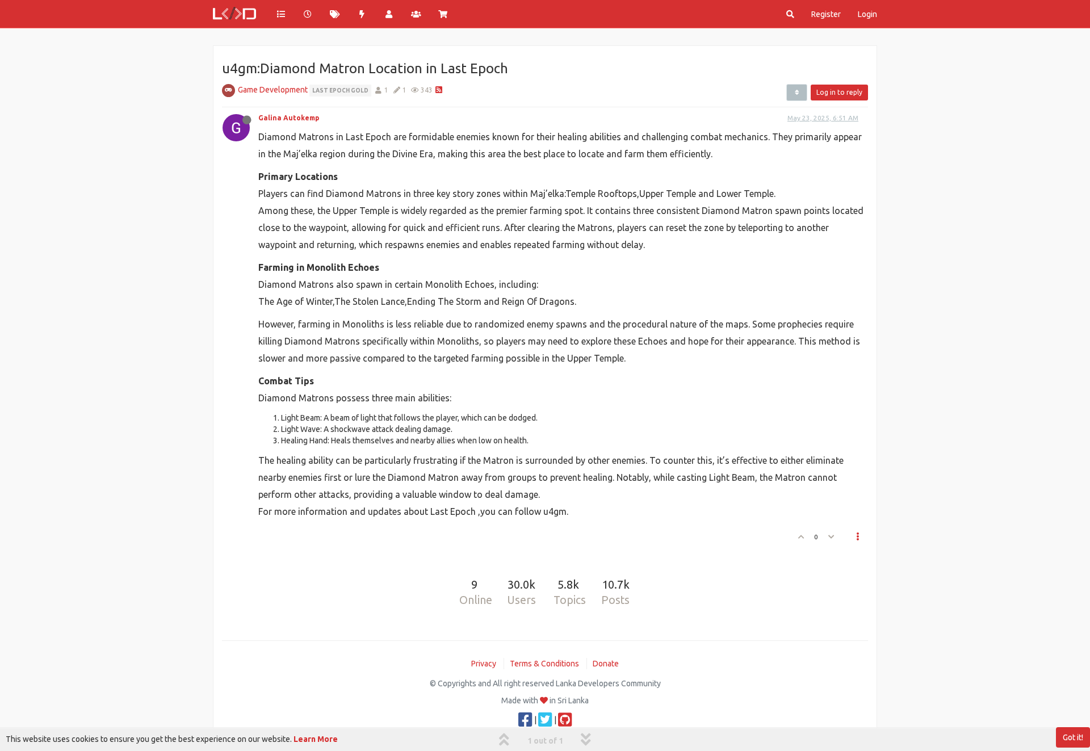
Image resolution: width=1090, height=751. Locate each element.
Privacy (483, 663)
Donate (606, 663)
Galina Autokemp (288, 117)
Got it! (1073, 737)
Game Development (273, 89)
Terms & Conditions (544, 663)
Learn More (316, 739)
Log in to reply (839, 92)
